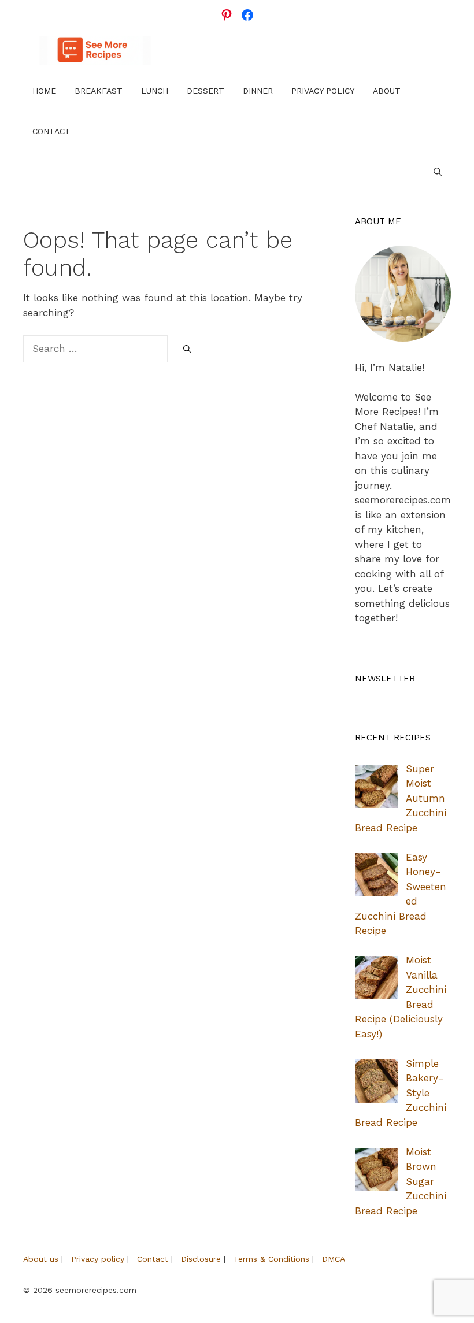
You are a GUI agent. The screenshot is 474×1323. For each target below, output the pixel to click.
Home (44, 90)
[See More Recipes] (95, 50)
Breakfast (99, 90)
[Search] (187, 350)
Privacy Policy (322, 90)
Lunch (154, 90)
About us (40, 1258)
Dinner (258, 90)
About (387, 90)
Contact (51, 131)
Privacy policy (97, 1258)
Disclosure (201, 1258)
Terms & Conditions (271, 1258)
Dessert (205, 90)
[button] (437, 171)
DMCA (333, 1258)
